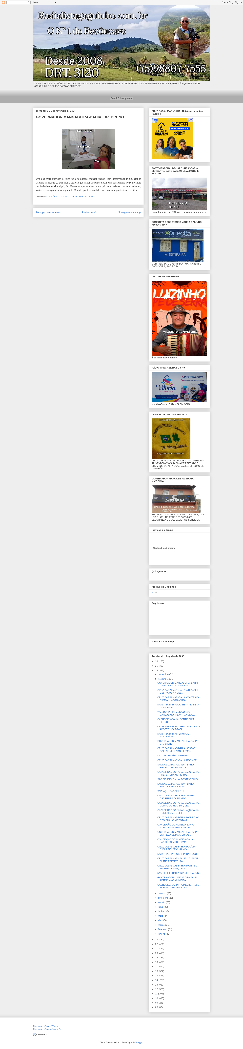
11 (156, 993)
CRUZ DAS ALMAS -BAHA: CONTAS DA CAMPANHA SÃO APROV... (178, 698)
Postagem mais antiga (130, 212)
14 (157, 980)
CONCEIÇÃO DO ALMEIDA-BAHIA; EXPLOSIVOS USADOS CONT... (175, 826)
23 (157, 939)
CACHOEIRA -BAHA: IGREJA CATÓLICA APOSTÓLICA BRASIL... (178, 728)
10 (157, 998)
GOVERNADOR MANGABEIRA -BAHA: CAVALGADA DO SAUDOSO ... (177, 684)
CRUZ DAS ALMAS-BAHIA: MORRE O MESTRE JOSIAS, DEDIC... (177, 867)
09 (157, 1002)
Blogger (138, 1042)
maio (161, 915)
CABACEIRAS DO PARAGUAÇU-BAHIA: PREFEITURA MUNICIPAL (178, 773)
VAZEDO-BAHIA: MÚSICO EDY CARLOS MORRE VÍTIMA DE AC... (176, 713)
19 (157, 957)
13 (157, 984)
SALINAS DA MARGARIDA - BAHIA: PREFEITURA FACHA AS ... (176, 766)
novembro (163, 679)
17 (157, 966)
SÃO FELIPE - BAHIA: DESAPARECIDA (178, 779)
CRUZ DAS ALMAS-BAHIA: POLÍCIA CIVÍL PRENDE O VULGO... (176, 848)
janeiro (162, 933)
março (161, 925)
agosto (162, 902)
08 (157, 1007)
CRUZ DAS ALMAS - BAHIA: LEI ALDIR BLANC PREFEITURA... (177, 860)
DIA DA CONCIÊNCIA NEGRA (172, 755)
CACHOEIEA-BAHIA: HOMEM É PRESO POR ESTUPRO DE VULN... (178, 886)
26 (157, 661)
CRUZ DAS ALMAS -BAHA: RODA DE (177, 760)
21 (157, 948)
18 (157, 962)
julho (161, 906)
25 (157, 665)
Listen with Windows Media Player (48, 1029)
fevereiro (163, 929)
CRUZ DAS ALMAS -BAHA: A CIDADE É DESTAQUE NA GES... (178, 691)
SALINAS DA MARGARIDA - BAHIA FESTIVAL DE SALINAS (175, 785)
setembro (163, 897)
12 (157, 989)
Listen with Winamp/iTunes (45, 1026)
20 (157, 953)
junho (161, 911)
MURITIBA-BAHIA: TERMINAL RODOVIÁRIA (173, 735)
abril (160, 920)
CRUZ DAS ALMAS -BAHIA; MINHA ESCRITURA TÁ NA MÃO (175, 797)
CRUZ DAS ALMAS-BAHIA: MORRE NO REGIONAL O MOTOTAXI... (178, 819)
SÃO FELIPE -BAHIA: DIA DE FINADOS (178, 873)
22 (157, 944)
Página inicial (89, 212)
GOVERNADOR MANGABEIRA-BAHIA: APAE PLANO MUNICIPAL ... (177, 879)
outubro (162, 893)
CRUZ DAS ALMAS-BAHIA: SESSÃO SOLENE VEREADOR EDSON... (176, 749)
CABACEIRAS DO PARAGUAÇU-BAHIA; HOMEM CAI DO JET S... (178, 811)
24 (157, 670)
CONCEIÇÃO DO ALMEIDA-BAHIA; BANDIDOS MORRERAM (175, 840)
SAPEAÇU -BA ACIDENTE (170, 791)
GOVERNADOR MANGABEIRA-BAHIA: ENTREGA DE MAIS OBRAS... (177, 833)
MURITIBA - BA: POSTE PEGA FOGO (177, 854)
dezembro (163, 674)
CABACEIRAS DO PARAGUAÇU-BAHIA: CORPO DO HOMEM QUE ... (178, 804)
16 (157, 971)
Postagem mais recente (48, 212)
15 (157, 975)
